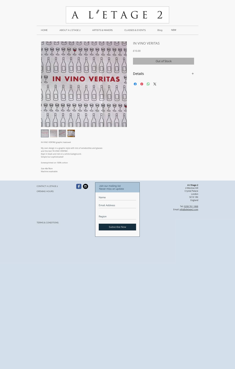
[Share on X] (155, 84)
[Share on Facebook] (135, 84)
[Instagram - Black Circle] (85, 186)
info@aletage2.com (189, 209)
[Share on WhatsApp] (148, 84)
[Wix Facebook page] (78, 186)
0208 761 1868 (191, 206)
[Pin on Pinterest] (142, 84)
